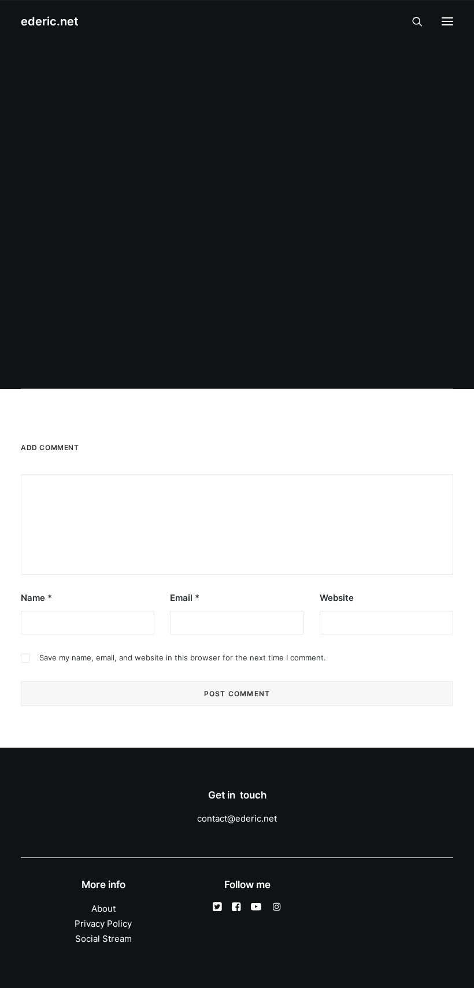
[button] (447, 21)
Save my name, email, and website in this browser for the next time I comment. (182, 657)
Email (184, 597)
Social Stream (103, 938)
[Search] (412, 21)
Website (337, 597)
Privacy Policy (103, 923)
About (103, 908)
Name (36, 597)
